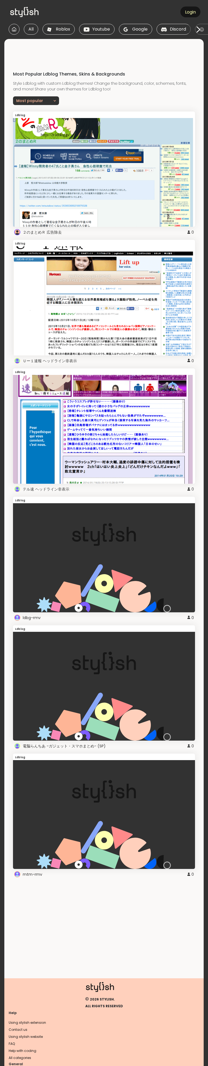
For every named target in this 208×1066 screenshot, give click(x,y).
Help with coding (22, 1050)
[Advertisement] (104, 51)
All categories (20, 1057)
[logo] (34, 11)
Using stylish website (26, 1036)
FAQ (12, 1043)
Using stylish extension (27, 1022)
